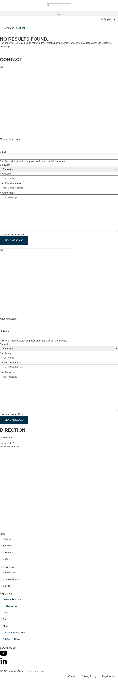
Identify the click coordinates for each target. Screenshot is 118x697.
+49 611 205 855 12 (10, 142)
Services (7, 545)
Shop (5, 559)
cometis (7, 539)
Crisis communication (14, 632)
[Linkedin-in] (3, 661)
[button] (59, 13)
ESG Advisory (10, 606)
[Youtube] (3, 653)
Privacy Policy (89, 676)
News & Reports (11, 579)
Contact (72, 676)
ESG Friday (9, 572)
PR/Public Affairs (11, 639)
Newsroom (8, 552)
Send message (14, 240)
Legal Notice (108, 676)
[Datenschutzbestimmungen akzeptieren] (26, 234)
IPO (5, 612)
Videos (6, 586)
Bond (5, 619)
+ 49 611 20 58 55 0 (15, 452)
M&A (5, 626)
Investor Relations (12, 599)
